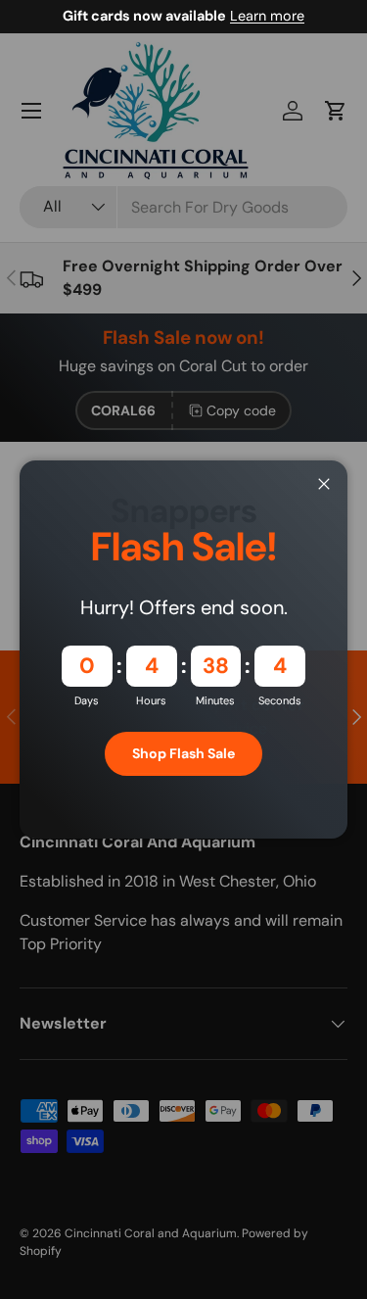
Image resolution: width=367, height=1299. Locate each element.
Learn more (267, 15)
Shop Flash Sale (183, 753)
